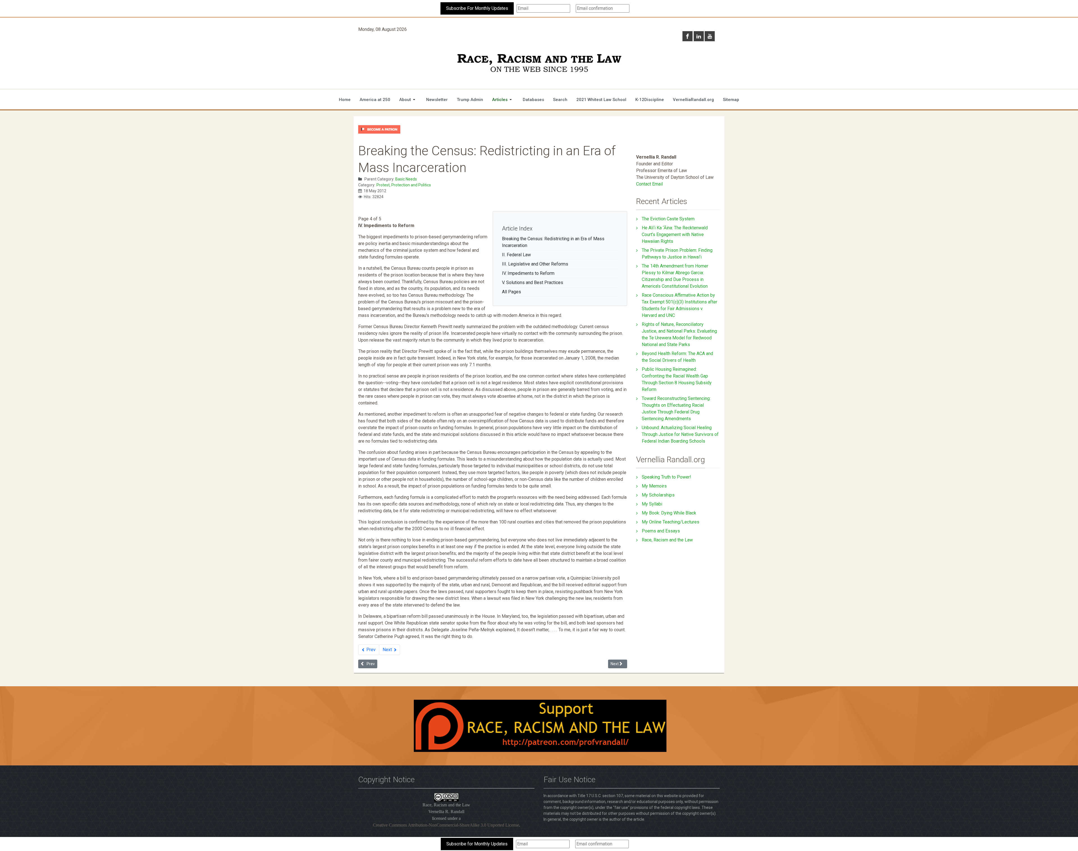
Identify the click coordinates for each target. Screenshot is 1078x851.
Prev (370, 649)
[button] (408, 99)
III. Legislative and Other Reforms (535, 264)
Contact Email (649, 184)
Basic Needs (406, 179)
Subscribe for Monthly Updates (477, 844)
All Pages (511, 291)
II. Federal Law (516, 254)
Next (388, 649)
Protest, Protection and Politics (403, 185)
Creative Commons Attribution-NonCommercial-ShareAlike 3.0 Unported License (446, 825)
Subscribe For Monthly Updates (477, 8)
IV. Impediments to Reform (528, 273)
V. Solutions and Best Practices (532, 282)
